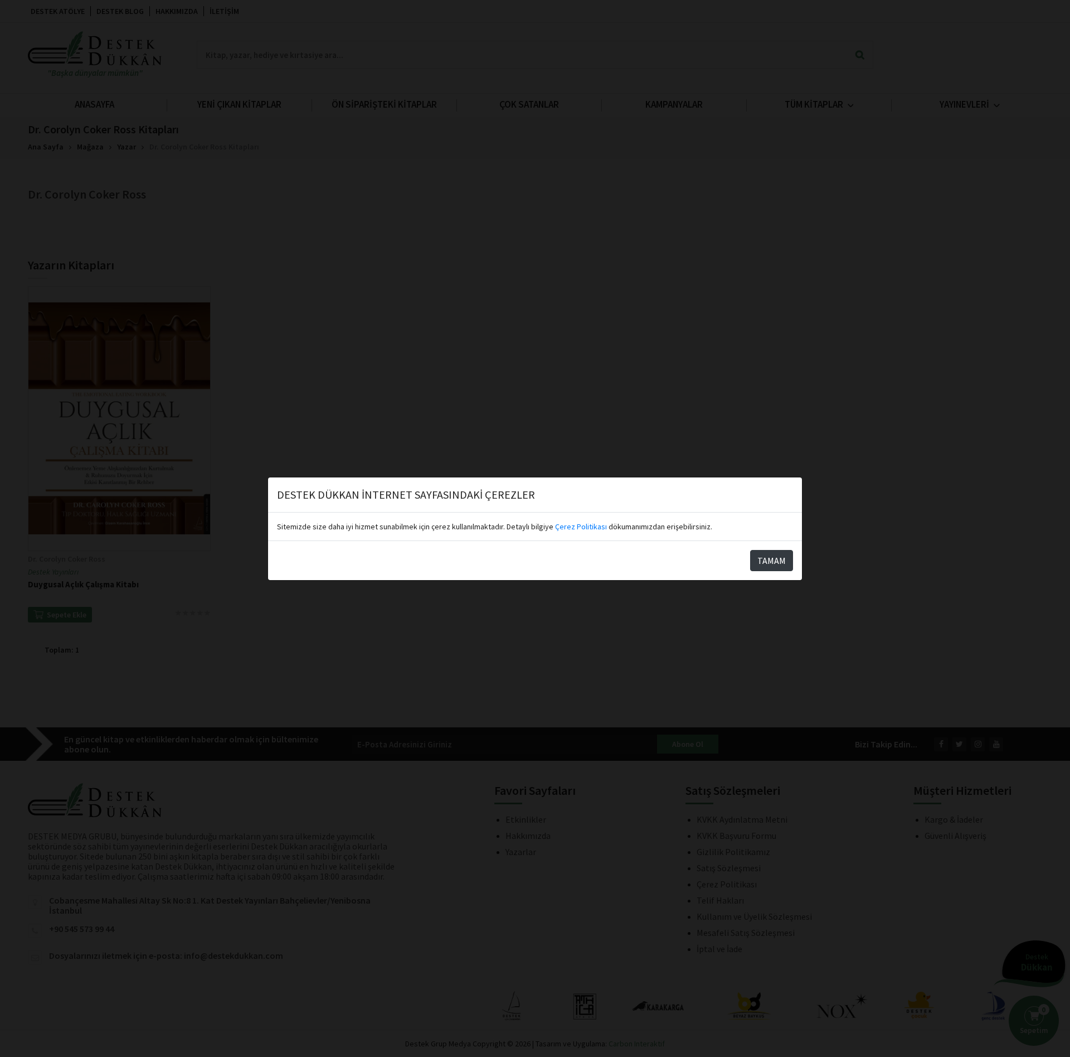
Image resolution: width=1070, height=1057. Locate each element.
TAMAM (771, 560)
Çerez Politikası (581, 527)
